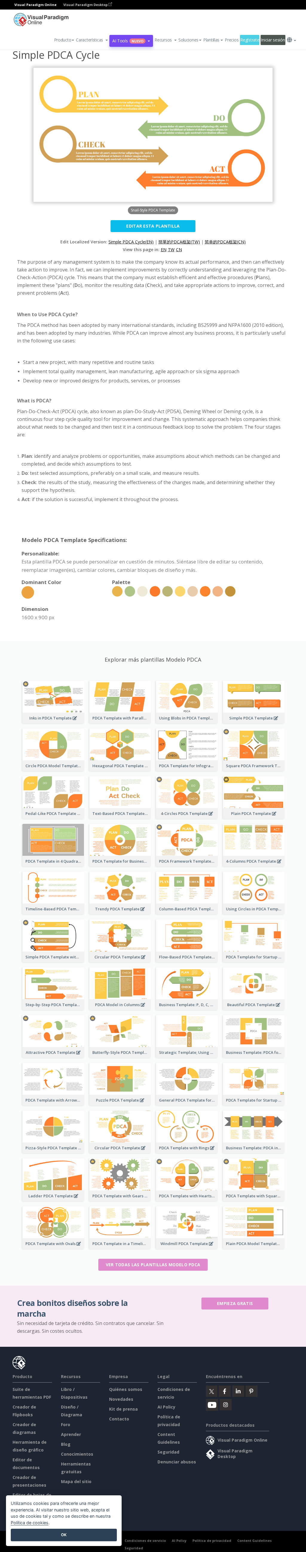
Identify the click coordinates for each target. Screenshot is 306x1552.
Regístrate (249, 40)
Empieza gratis (235, 1303)
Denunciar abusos (176, 1462)
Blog (66, 1444)
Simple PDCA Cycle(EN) (131, 242)
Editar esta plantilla (153, 226)
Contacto (119, 1419)
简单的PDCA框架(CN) (225, 242)
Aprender (71, 1434)
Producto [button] (62, 40)
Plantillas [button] (211, 40)
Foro (65, 1424)
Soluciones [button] (188, 40)
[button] (92, 40)
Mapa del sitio (76, 1481)
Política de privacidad (211, 1540)
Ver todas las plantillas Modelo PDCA (153, 1264)
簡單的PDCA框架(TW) (179, 242)
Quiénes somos (125, 1389)
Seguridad (168, 1452)
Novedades (121, 1399)
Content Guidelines (254, 1540)
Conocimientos (77, 1454)
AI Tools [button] (127, 41)
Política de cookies (29, 1522)
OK (64, 1534)
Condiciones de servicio (145, 1540)
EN (163, 249)
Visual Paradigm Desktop (85, 4)
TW (171, 249)
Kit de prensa (123, 1409)
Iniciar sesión (273, 40)
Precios (231, 40)
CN (179, 249)
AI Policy (166, 1407)
